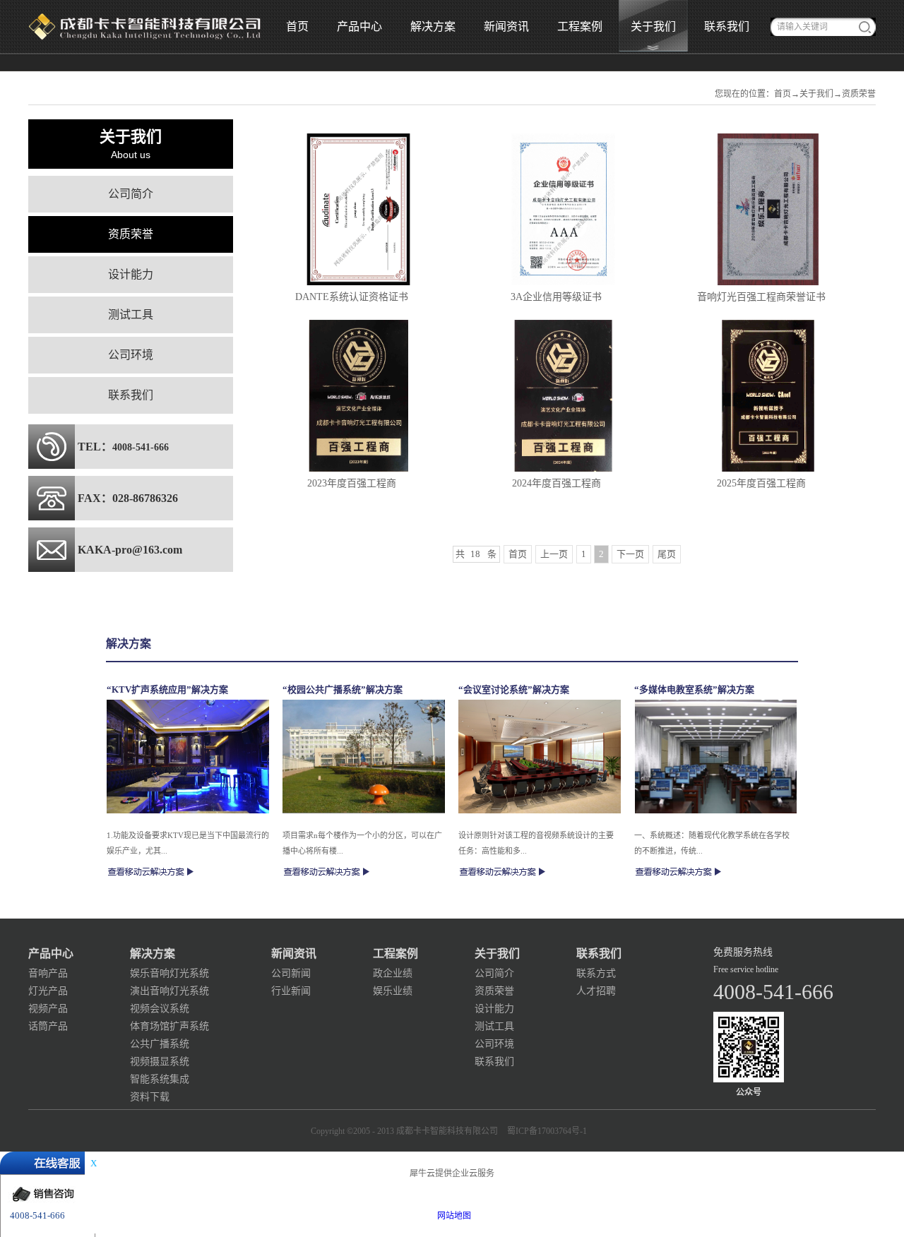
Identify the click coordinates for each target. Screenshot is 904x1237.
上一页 (554, 554)
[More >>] (151, 872)
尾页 (667, 554)
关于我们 (816, 94)
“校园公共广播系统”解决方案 (342, 689)
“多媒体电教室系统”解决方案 (694, 689)
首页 (297, 26)
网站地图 (452, 1216)
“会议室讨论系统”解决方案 (513, 689)
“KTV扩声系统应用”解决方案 (167, 689)
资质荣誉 (859, 94)
